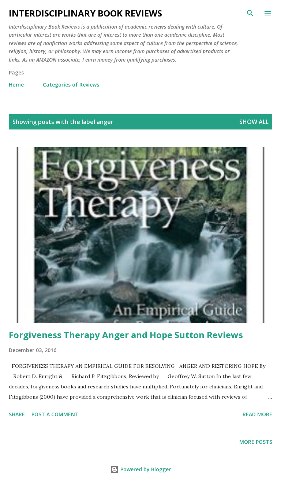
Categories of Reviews (71, 84)
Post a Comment (55, 414)
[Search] (250, 13)
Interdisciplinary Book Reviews (85, 13)
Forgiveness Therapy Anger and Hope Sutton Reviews (126, 335)
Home (16, 84)
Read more (257, 414)
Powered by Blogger (145, 469)
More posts (255, 441)
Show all (254, 122)
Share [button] (17, 414)
